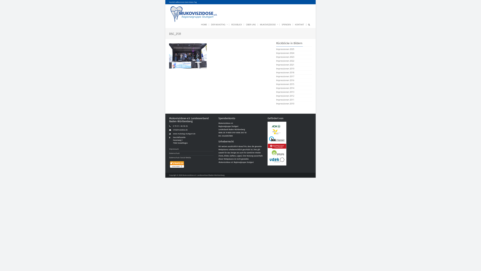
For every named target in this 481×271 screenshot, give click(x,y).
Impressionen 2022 (285, 60)
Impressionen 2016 (285, 80)
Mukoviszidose (268, 25)
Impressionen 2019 (285, 68)
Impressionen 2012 (285, 95)
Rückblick (236, 25)
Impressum (174, 149)
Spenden (286, 25)
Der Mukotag (218, 25)
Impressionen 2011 (285, 99)
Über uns (251, 25)
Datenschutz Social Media (180, 157)
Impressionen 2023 (285, 57)
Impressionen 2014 (285, 88)
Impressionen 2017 (285, 76)
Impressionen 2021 (285, 64)
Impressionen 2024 (285, 53)
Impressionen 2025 (285, 49)
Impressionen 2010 (285, 103)
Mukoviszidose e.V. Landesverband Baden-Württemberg (203, 175)
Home (204, 25)
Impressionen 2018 (285, 72)
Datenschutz (174, 153)
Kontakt (299, 25)
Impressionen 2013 (285, 92)
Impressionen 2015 (285, 84)
